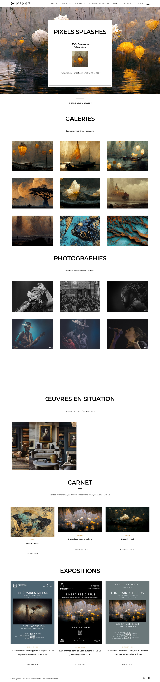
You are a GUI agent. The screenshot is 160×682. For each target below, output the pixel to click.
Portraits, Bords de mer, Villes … (80, 270)
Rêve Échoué (127, 539)
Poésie (32, 540)
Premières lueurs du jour (80, 539)
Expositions (32, 647)
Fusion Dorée (32, 543)
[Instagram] (144, 678)
